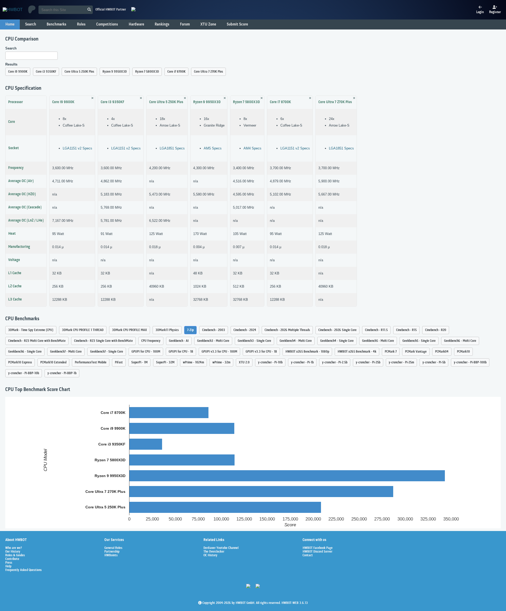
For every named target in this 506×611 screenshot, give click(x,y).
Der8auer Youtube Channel (221, 548)
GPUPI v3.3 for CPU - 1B (261, 352)
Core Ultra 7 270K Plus (208, 72)
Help (8, 566)
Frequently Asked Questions (23, 570)
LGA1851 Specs (172, 148)
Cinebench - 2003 (213, 330)
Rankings (162, 24)
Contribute (12, 559)
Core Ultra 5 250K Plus (79, 72)
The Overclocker (213, 552)
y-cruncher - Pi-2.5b (334, 362)
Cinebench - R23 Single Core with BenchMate (103, 341)
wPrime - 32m (221, 362)
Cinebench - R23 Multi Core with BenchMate (37, 341)
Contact (308, 555)
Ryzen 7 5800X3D (147, 72)
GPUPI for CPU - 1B (181, 352)
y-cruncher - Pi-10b (270, 362)
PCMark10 (463, 352)
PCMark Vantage (416, 352)
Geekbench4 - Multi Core (296, 341)
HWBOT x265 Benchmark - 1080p (307, 352)
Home (9, 24)
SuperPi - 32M (165, 362)
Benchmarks (56, 24)
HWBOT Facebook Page (318, 548)
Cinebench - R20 (435, 330)
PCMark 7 (391, 352)
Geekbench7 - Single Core (106, 352)
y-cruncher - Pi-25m (401, 362)
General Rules (113, 548)
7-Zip (190, 330)
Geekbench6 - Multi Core (460, 341)
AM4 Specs (252, 148)
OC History (210, 555)
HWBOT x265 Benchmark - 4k (357, 352)
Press (8, 563)
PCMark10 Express (20, 362)
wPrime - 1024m (193, 362)
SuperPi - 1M (139, 362)
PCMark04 (442, 352)
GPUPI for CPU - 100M (146, 352)
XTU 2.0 (244, 362)
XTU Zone (208, 24)
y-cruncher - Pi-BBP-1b (61, 373)
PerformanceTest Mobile (90, 362)
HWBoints (111, 555)
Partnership (111, 552)
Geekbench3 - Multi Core (213, 341)
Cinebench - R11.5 (376, 330)
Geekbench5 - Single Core (419, 341)
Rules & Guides (15, 555)
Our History (12, 552)
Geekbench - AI (179, 341)
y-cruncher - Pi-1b (302, 362)
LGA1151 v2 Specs (77, 148)
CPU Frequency (150, 341)
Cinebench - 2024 (244, 330)
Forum (185, 24)
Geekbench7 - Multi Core (66, 352)
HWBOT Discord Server (317, 552)
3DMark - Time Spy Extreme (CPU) (30, 330)
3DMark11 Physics (167, 330)
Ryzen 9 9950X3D (115, 72)
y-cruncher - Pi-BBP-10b (23, 373)
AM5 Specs (213, 148)
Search (30, 24)
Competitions (107, 24)
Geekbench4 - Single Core (337, 341)
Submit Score (237, 24)
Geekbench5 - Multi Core (378, 341)
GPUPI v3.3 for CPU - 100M (219, 352)
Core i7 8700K (176, 72)
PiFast (119, 362)
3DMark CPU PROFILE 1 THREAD (83, 330)
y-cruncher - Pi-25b (368, 362)
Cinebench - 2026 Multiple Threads (287, 330)
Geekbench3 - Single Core (254, 341)
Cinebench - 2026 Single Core (337, 330)
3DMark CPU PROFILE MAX (129, 330)
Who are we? (13, 548)
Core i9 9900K (17, 72)
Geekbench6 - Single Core (25, 352)
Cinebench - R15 (406, 330)
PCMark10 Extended (53, 362)
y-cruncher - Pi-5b (433, 362)
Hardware (136, 24)
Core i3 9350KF (46, 72)
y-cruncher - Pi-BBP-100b (470, 362)
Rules (81, 24)
